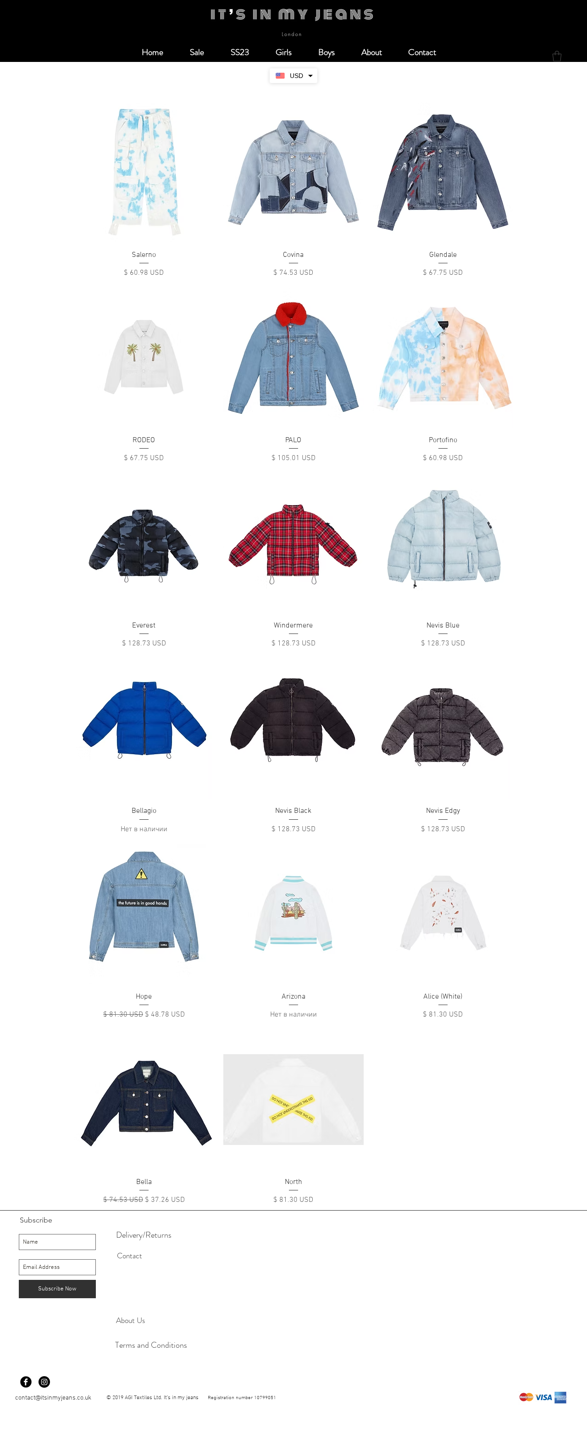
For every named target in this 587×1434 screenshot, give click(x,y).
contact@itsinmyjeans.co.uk (53, 1398)
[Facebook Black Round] (26, 1382)
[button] (557, 56)
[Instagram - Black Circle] (44, 1382)
